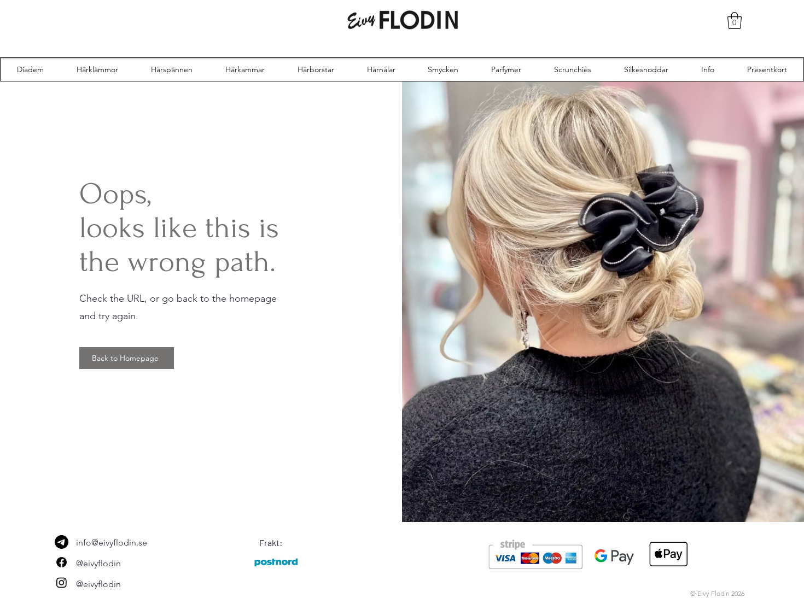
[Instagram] (61, 582)
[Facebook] (61, 562)
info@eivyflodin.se (111, 542)
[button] (734, 20)
